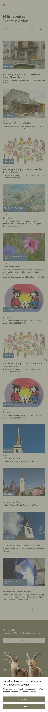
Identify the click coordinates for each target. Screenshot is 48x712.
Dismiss (24, 706)
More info (33, 692)
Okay (24, 699)
